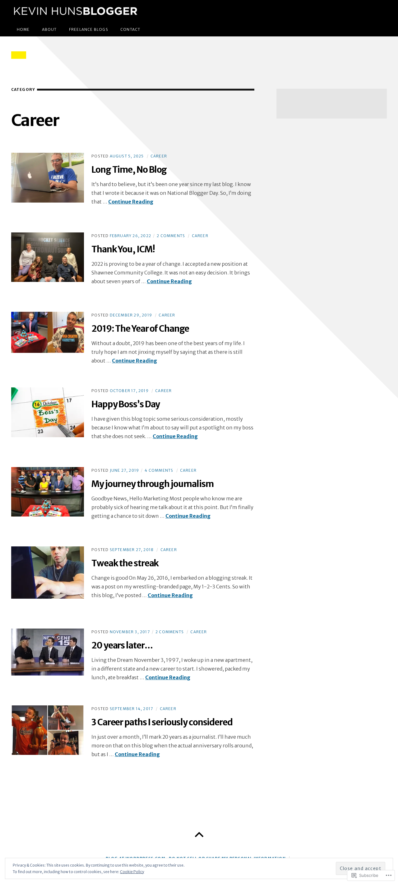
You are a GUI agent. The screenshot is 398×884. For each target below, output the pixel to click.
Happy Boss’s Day (125, 404)
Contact (130, 29)
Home (23, 29)
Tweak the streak (125, 563)
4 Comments (159, 470)
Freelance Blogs (88, 29)
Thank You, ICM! (123, 249)
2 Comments (171, 235)
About (49, 29)
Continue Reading (130, 202)
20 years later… (121, 645)
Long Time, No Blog (129, 169)
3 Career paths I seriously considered (162, 722)
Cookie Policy (132, 871)
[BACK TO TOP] (199, 835)
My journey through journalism (152, 483)
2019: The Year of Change (140, 328)
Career (158, 156)
